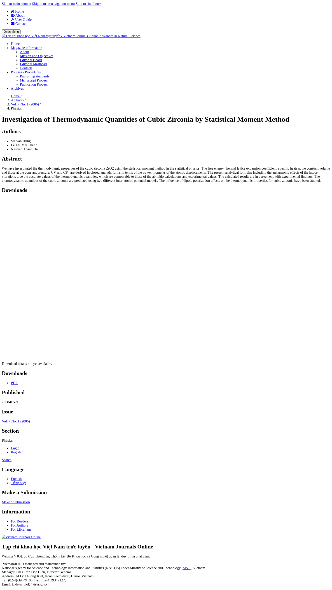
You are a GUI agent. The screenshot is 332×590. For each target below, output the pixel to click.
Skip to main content (16, 4)
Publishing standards (34, 76)
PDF (14, 383)
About (19, 15)
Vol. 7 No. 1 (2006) (25, 104)
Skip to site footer (88, 4)
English (16, 479)
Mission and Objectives (36, 56)
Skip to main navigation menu (53, 4)
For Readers (19, 521)
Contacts (26, 68)
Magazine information (26, 48)
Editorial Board (31, 60)
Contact (20, 24)
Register (17, 452)
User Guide (23, 19)
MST (186, 568)
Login (15, 448)
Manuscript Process (34, 80)
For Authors (19, 525)
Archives (17, 88)
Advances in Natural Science (119, 36)
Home (19, 11)
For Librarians (21, 529)
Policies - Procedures (26, 72)
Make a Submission (16, 502)
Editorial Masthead (33, 64)
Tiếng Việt (18, 483)
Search (7, 460)
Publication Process (34, 84)
